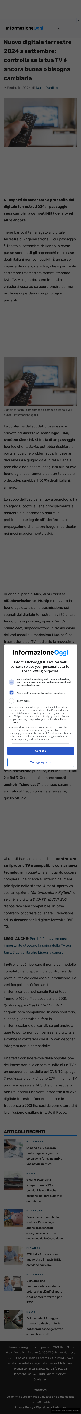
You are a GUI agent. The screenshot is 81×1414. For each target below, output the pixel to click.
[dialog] (40, 707)
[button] (40, 701)
